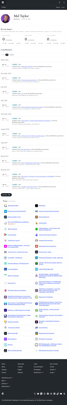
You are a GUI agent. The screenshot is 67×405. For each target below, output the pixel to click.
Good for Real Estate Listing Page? (30, 163)
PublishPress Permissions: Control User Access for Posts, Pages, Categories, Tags (20, 297)
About (3, 364)
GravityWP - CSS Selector (15, 257)
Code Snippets (12, 234)
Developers (37, 369)
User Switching (43, 327)
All (7, 54)
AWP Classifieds (12, 229)
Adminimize (42, 205)
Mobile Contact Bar (13, 275)
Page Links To (12, 283)
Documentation (38, 367)
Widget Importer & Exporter (46, 333)
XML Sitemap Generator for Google (49, 350)
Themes (20, 367)
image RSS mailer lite (26, 66)
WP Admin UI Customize (45, 339)
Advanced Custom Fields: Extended (49, 211)
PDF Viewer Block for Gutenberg (17, 290)
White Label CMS (13, 333)
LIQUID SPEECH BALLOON (46, 269)
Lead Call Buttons (13, 269)
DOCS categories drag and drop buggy (31, 107)
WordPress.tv (39, 372)
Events (52, 367)
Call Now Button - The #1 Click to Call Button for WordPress (49, 229)
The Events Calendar (14, 327)
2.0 (22, 93)
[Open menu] (64, 2)
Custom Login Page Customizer (48, 234)
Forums (12, 54)
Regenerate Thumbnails (46, 297)
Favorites (6, 194)
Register (58, 7)
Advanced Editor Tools (14, 217)
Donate (53, 369)
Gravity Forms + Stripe (45, 252)
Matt (4, 381)
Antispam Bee (43, 223)
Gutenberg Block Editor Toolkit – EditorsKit (51, 257)
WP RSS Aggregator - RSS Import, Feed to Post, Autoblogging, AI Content (50, 344)
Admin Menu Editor (13, 205)
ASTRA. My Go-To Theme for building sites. (32, 135)
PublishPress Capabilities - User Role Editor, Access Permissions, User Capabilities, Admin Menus (49, 290)
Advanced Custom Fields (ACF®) (17, 211)
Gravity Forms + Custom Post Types (18, 252)
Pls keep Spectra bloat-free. (28, 80)
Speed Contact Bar (13, 322)
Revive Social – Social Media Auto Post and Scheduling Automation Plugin (20, 303)
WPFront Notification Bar (15, 350)
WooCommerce (12, 339)
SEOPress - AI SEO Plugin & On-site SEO (19, 310)
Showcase (21, 364)
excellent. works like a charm (29, 186)
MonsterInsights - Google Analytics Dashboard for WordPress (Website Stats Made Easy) (50, 275)
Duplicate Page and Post (46, 240)
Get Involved (54, 364)
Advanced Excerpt (44, 217)
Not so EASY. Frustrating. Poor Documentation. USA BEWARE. (37, 176)
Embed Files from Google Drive (47, 246)
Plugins (20, 369)
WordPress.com (7, 378)
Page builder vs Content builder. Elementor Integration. (35, 120)
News (3, 367)
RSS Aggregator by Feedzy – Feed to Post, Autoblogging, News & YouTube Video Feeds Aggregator (50, 303)
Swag (52, 372)
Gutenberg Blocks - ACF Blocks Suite (18, 263)
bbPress (5, 383)
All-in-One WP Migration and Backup (18, 222)
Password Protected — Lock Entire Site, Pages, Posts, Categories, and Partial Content (50, 283)
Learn (35, 364)
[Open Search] (59, 2)
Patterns (20, 372)
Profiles (4, 7)
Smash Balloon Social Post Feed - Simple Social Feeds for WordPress (19, 316)
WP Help (10, 344)
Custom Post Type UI (14, 240)
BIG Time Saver (25, 149)
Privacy (4, 372)
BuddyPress (6, 386)
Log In (63, 7)
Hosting (4, 369)
